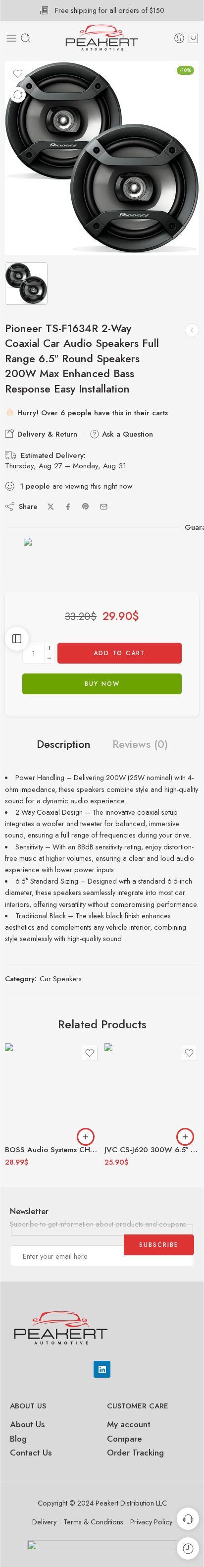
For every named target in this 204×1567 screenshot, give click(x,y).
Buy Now (102, 683)
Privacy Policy (151, 1521)
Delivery (44, 1521)
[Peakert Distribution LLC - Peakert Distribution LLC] (102, 38)
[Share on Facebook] (68, 506)
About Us (27, 1424)
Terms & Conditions (93, 1521)
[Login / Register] (179, 38)
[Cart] (193, 38)
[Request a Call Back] (188, 1519)
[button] (86, 1137)
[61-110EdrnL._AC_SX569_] (102, 158)
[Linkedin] (102, 1369)
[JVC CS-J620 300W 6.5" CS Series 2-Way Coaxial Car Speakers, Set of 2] (151, 1090)
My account (130, 1424)
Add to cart (120, 653)
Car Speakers (61, 978)
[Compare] (18, 95)
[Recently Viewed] (188, 1548)
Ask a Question (126, 434)
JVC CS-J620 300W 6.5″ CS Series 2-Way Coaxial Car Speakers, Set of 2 (151, 1149)
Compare (124, 1439)
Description (64, 744)
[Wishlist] (18, 74)
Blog (18, 1439)
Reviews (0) (140, 744)
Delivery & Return (46, 434)
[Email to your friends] (104, 507)
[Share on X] (50, 506)
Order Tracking (135, 1452)
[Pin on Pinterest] (86, 506)
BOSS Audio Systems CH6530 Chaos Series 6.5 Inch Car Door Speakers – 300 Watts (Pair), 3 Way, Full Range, (52, 1149)
